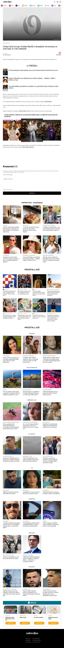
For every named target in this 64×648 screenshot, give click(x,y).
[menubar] (57, 2)
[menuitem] (57, 2)
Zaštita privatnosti (36, 640)
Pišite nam (28, 638)
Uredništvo (28, 640)
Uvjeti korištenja (36, 638)
